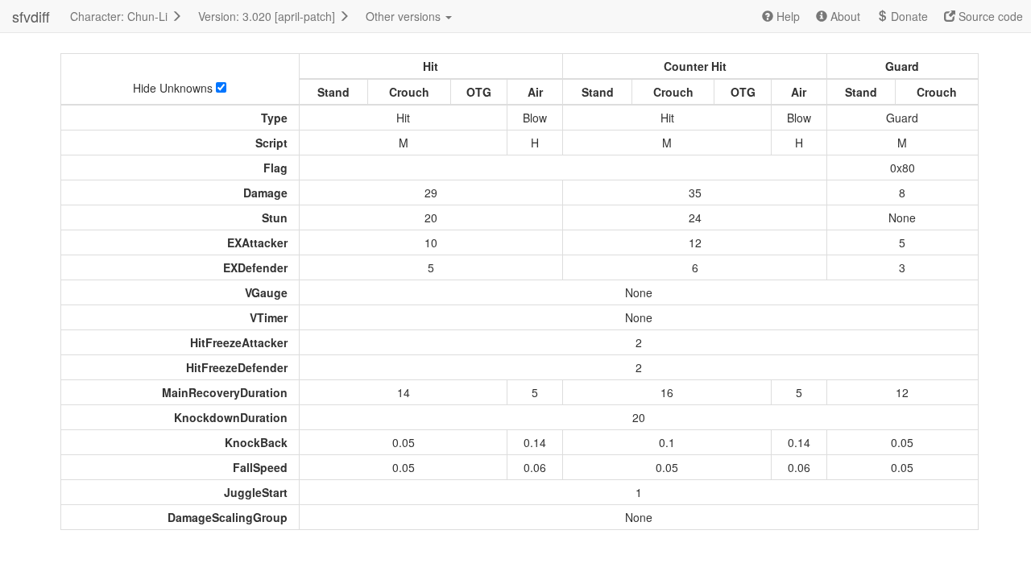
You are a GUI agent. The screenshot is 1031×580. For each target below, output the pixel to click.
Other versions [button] (405, 16)
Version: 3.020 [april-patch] (268, 16)
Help (786, 16)
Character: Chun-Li (120, 16)
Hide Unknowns (174, 88)
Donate (908, 16)
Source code (989, 16)
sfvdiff (31, 16)
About (843, 16)
